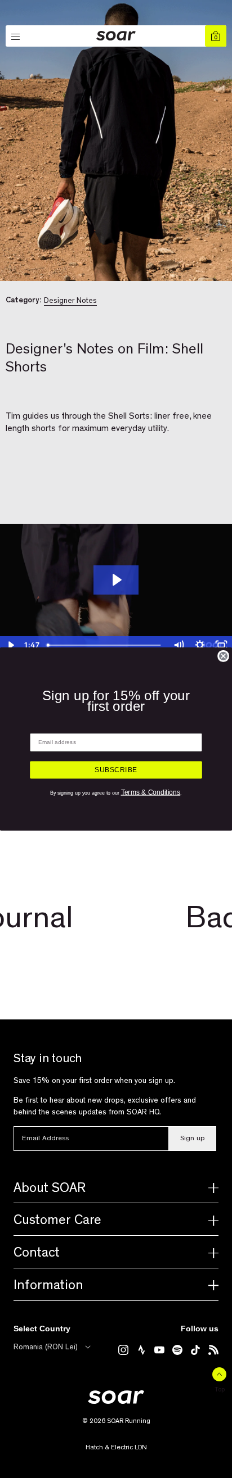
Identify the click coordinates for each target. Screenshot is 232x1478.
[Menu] (16, 37)
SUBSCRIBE (116, 770)
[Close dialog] (223, 656)
